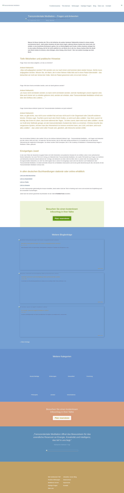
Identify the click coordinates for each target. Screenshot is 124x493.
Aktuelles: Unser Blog (70, 477)
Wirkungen (75, 6)
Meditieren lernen (53, 482)
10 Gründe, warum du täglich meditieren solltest (35, 310)
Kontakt (108, 6)
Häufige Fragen (86, 6)
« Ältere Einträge (25, 342)
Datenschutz (67, 479)
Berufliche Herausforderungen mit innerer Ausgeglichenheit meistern (40, 243)
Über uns (101, 6)
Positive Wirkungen (54, 479)
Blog (94, 6)
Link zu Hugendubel (26, 179)
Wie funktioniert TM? (54, 477)
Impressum (66, 482)
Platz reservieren (62, 218)
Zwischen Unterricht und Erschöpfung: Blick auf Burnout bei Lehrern (40, 277)
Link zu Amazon (25, 185)
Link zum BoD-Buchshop (27, 175)
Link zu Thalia (24, 182)
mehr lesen (100, 268)
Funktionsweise (54, 6)
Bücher (52, 20)
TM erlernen (66, 6)
